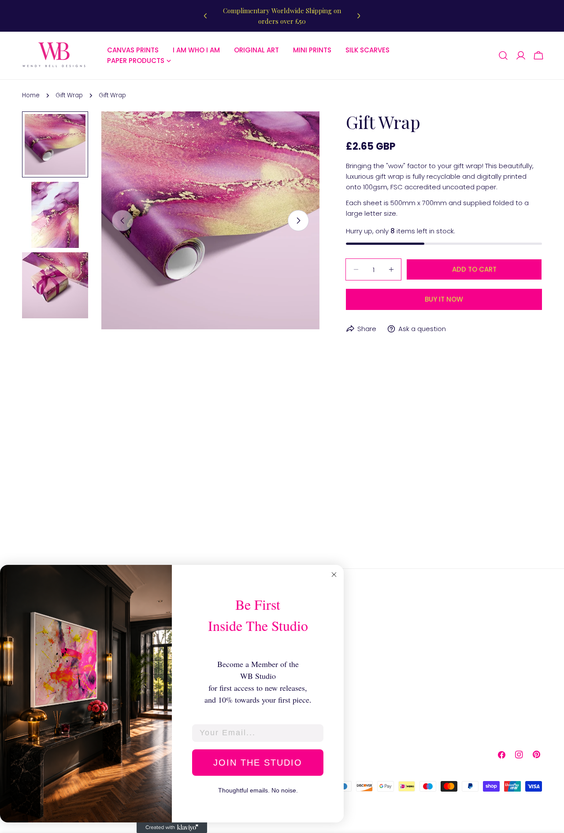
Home (31, 95)
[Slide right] (298, 220)
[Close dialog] (334, 574)
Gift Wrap (69, 95)
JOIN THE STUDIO (257, 762)
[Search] (503, 55)
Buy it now (444, 299)
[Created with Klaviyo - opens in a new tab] (172, 827)
